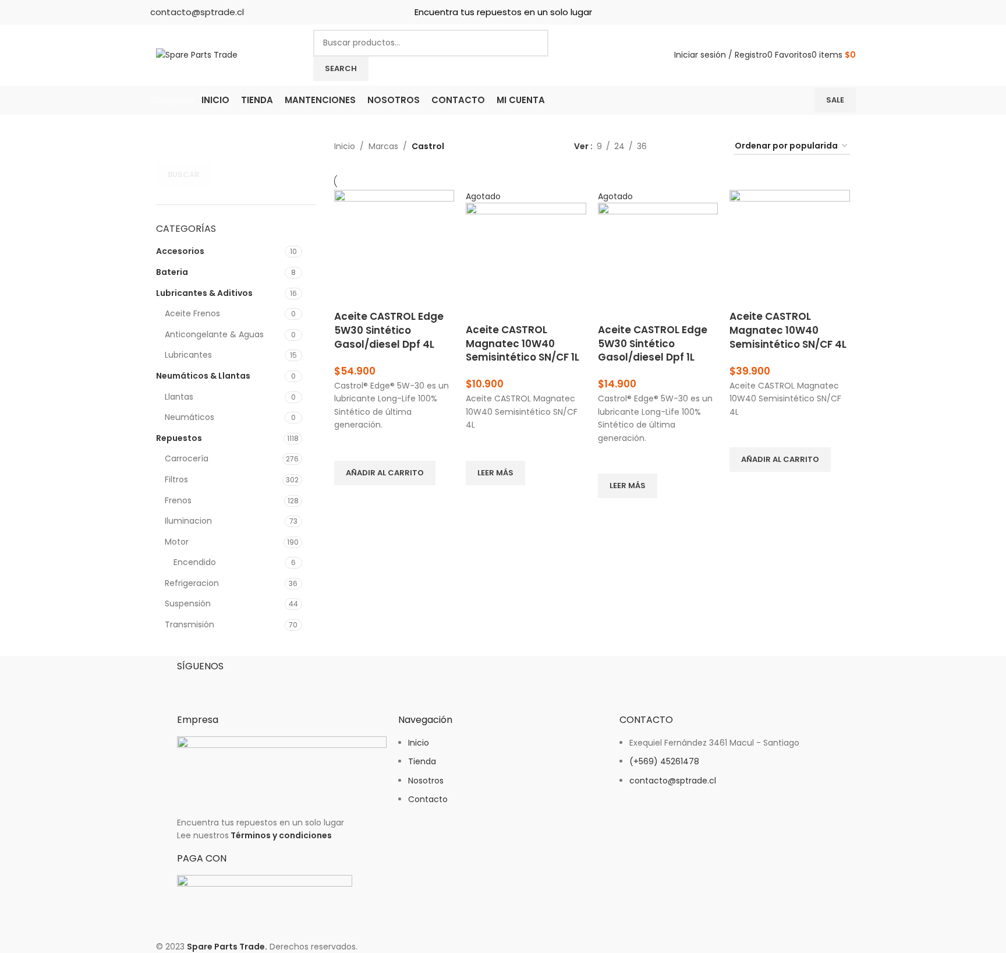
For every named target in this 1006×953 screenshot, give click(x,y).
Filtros (176, 479)
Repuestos (179, 438)
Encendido (194, 562)
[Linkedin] (254, 685)
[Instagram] (223, 685)
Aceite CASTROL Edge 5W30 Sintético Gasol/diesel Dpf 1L (652, 344)
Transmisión (189, 624)
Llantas (179, 397)
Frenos (178, 500)
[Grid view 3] (691, 146)
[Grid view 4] (710, 146)
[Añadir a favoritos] (348, 446)
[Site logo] (197, 54)
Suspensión (188, 603)
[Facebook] (191, 685)
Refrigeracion (192, 583)
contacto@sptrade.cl (197, 12)
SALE (835, 99)
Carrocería (186, 458)
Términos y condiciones (281, 835)
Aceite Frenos (192, 313)
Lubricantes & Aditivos (204, 293)
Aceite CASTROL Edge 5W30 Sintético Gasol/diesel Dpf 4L (389, 330)
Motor (177, 542)
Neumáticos (189, 417)
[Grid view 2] (673, 146)
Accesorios (180, 251)
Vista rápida (348, 499)
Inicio (344, 146)
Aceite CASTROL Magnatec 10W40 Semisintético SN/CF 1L (522, 344)
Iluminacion (188, 521)
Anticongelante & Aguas (214, 334)
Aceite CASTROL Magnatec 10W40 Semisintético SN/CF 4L (787, 330)
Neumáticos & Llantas (203, 376)
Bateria (172, 272)
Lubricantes (188, 355)
